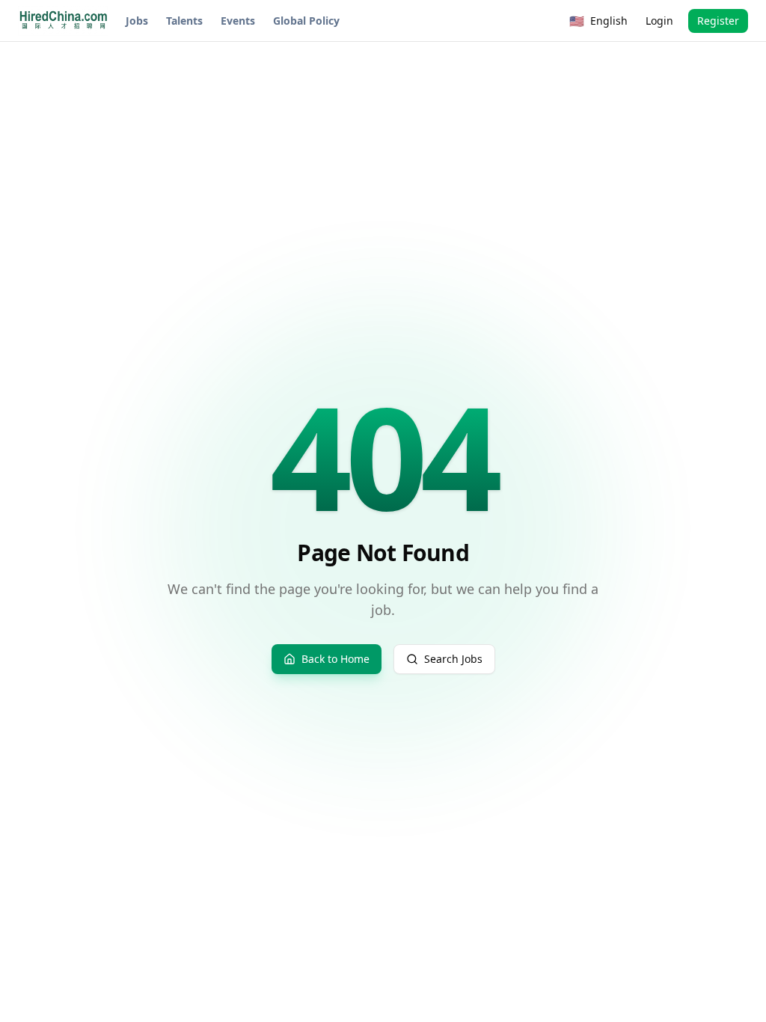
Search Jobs (453, 659)
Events (238, 20)
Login (659, 20)
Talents (184, 20)
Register (718, 20)
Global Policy (306, 20)
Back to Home (335, 659)
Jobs (137, 20)
